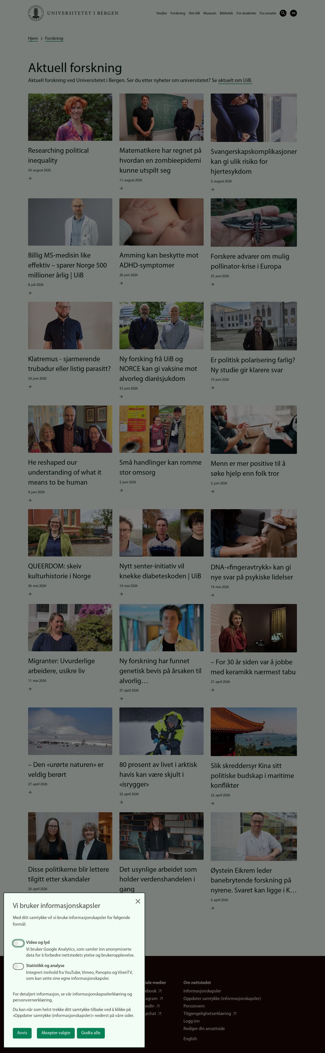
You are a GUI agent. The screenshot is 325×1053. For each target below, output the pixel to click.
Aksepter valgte (55, 1033)
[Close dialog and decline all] (138, 899)
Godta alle (90, 1033)
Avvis (22, 1033)
